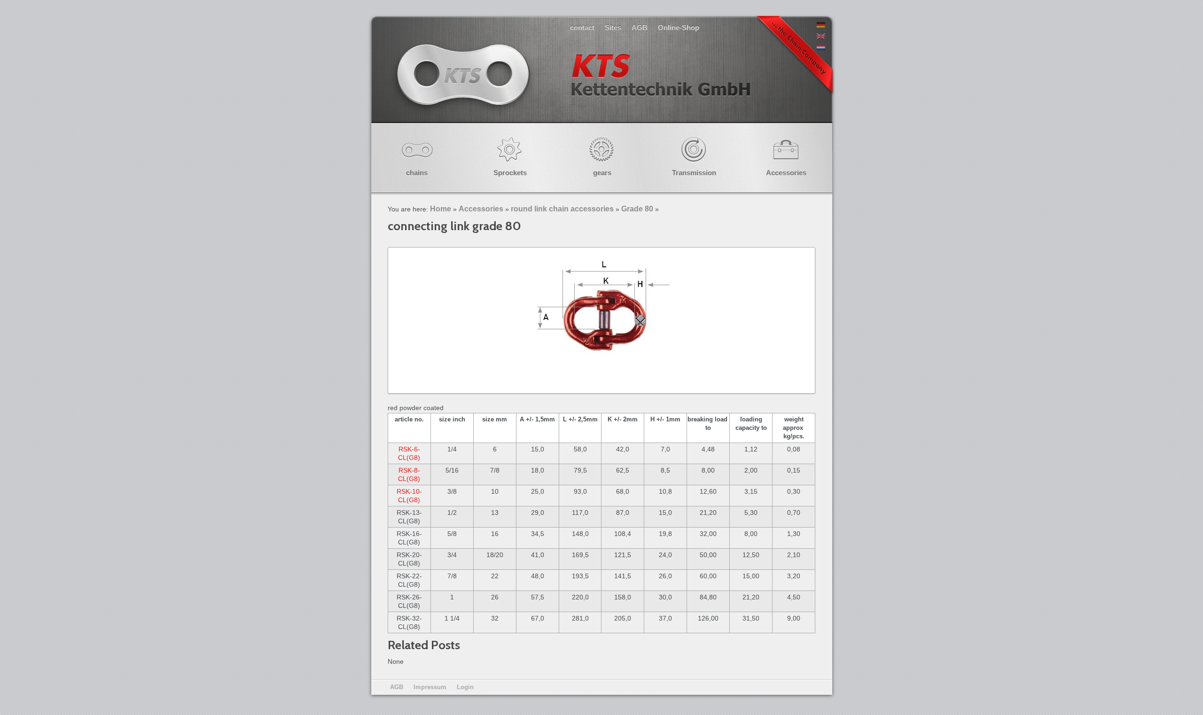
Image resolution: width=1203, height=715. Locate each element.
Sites (613, 27)
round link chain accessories (562, 209)
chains (417, 173)
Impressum (430, 687)
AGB (640, 27)
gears (602, 173)
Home (440, 209)
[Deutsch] (821, 25)
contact (582, 27)
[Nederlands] (821, 48)
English (572, 84)
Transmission (694, 173)
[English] (821, 36)
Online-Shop (678, 27)
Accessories (786, 173)
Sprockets (510, 173)
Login (465, 687)
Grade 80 (637, 209)
